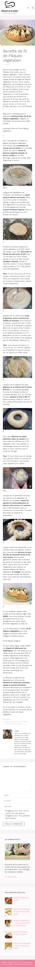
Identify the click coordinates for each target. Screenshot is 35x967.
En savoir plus (10, 877)
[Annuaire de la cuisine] (9, 8)
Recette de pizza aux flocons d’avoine (16, 721)
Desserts (7, 719)
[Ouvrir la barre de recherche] (28, 8)
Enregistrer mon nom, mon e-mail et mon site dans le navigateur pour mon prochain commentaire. (17, 814)
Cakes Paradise (27, 962)
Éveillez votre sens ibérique (13, 724)
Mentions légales (8, 964)
